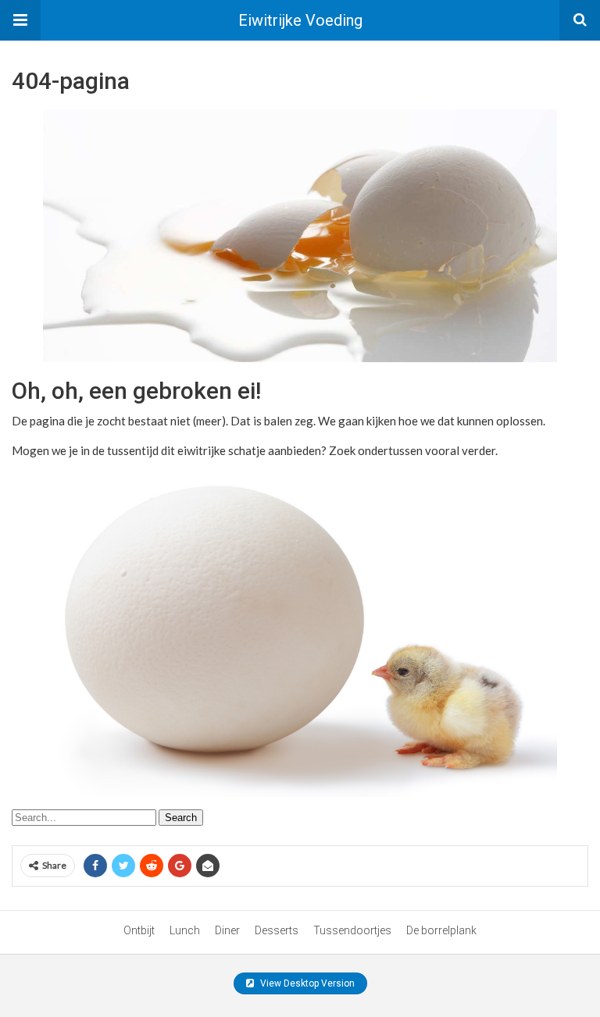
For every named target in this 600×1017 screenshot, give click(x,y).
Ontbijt (139, 930)
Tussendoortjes (352, 930)
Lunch (185, 930)
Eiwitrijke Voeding (300, 20)
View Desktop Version (306, 983)
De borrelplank (441, 930)
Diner (227, 930)
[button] (20, 20)
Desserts (276, 930)
